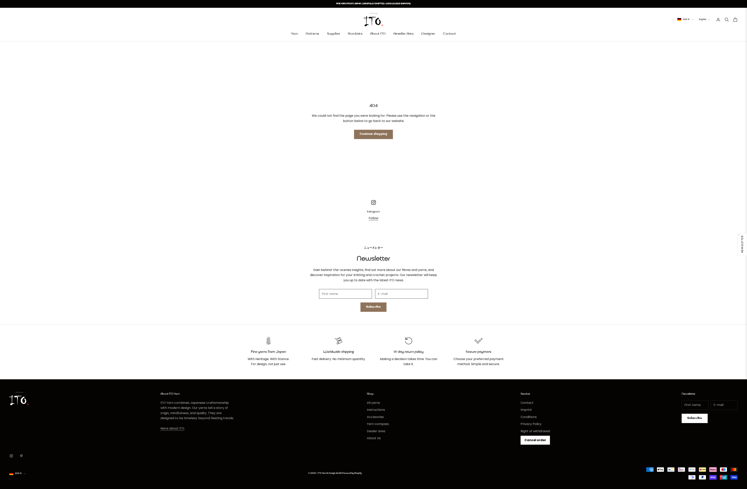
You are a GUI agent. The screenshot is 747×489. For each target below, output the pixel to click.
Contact (449, 33)
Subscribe (373, 307)
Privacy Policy (531, 424)
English (702, 19)
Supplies (333, 33)
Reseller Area (404, 33)
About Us (374, 438)
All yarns (373, 402)
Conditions (529, 417)
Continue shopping (373, 134)
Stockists (355, 33)
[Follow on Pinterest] (21, 456)
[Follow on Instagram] (11, 456)
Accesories (375, 417)
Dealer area (376, 431)
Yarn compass (378, 424)
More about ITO (172, 428)
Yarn (294, 33)
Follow (373, 218)
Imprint (526, 410)
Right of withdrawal (535, 431)
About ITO (378, 33)
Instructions (376, 410)
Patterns (312, 33)
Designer (428, 33)
